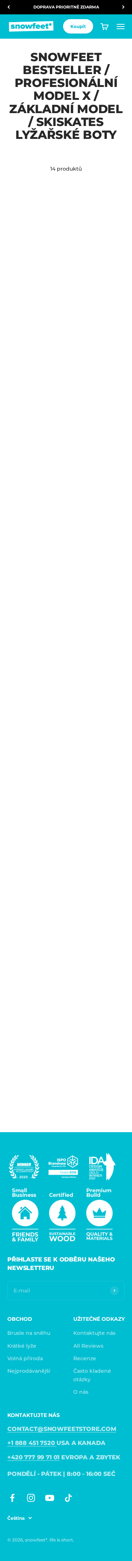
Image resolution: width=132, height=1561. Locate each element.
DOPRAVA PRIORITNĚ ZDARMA (66, 7)
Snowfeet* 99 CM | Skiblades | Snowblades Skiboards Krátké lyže (31, 671)
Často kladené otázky (92, 1375)
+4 (110, 416)
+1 (110, 550)
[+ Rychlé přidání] (55, 230)
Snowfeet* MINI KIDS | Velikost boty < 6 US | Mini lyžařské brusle (95, 664)
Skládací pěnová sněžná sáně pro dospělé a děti (29, 805)
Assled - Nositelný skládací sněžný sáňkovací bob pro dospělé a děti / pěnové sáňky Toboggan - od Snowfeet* (32, 523)
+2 (50, 283)
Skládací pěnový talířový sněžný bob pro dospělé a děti (93, 805)
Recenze (84, 1358)
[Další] (123, 7)
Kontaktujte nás (94, 1333)
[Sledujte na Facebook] (12, 1498)
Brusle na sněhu (28, 1333)
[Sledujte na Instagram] (31, 1498)
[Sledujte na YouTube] (50, 1498)
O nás (80, 1392)
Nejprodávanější (28, 1371)
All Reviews (88, 1346)
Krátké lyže (21, 1346)
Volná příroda (25, 1358)
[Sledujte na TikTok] (68, 1498)
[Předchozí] (8, 7)
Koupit (78, 26)
